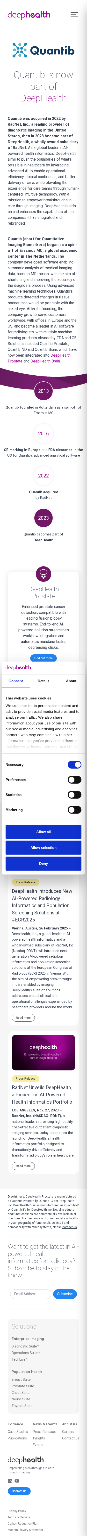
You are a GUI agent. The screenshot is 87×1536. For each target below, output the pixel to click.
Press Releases (45, 1432)
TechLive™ (20, 1359)
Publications (17, 1438)
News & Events (45, 1424)
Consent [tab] (15, 681)
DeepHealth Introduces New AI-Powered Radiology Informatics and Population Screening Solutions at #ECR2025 (42, 905)
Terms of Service (19, 1517)
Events (38, 1445)
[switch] (74, 780)
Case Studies (18, 1432)
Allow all (43, 832)
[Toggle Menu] (74, 14)
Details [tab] (44, 681)
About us (69, 1424)
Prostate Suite (23, 1386)
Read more (23, 1017)
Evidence (15, 1424)
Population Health (27, 1372)
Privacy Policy (17, 1511)
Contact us (19, 1491)
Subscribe (65, 1294)
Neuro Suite (21, 1399)
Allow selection (43, 848)
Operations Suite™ (26, 1353)
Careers (68, 1432)
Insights (39, 1438)
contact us (69, 1227)
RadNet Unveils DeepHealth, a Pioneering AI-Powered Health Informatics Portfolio (42, 1094)
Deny (43, 864)
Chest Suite (20, 1393)
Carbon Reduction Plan (23, 1523)
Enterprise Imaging (28, 1339)
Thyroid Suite (22, 1406)
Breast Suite (21, 1380)
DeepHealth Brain (45, 361)
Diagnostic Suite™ (25, 1346)
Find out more (43, 658)
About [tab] (71, 681)
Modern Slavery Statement (25, 1530)
